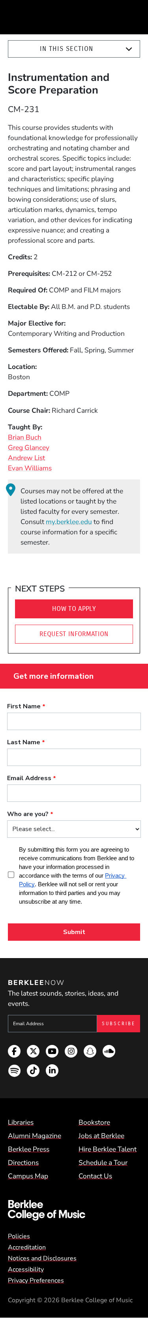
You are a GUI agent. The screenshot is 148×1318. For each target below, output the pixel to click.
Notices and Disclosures (42, 1258)
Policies (19, 1236)
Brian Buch (24, 437)
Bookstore (94, 1122)
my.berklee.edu (69, 521)
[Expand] (129, 49)
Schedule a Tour (103, 1162)
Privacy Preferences (36, 1280)
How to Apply (74, 609)
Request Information (74, 634)
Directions (23, 1162)
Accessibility (26, 1269)
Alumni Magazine (34, 1135)
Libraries (21, 1122)
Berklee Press (28, 1149)
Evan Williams (30, 468)
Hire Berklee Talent (108, 1149)
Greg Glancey (28, 447)
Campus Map (28, 1176)
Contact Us (95, 1176)
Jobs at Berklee (101, 1135)
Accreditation (27, 1247)
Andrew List (26, 457)
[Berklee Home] (74, 1210)
